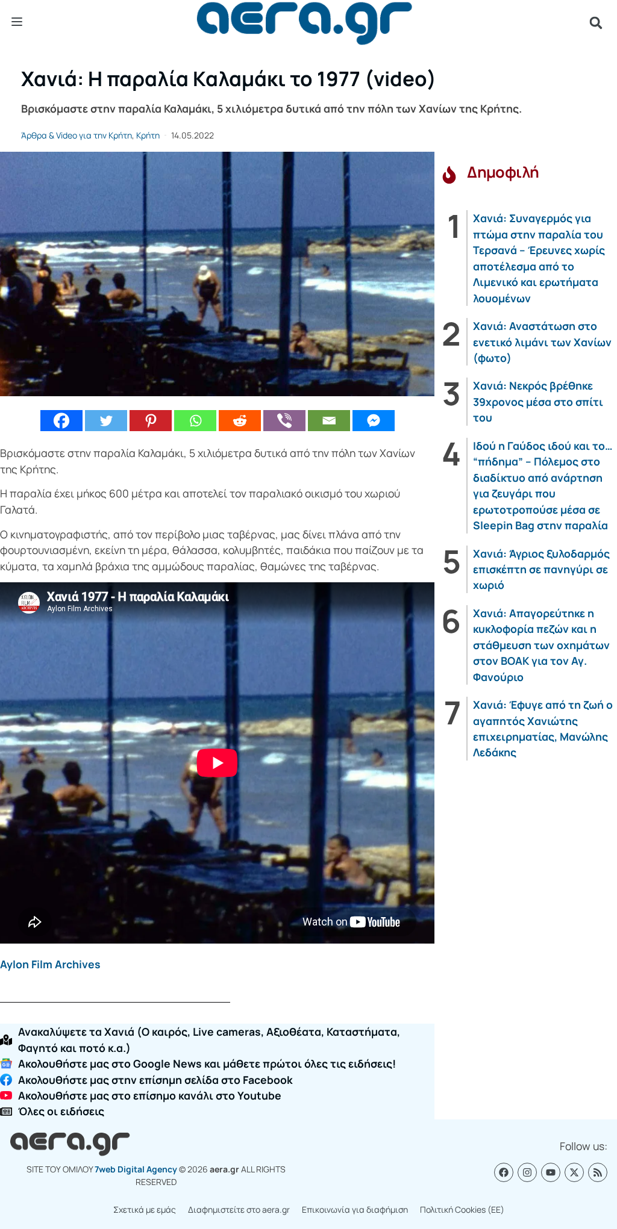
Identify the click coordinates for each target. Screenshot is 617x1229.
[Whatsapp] (195, 420)
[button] (595, 22)
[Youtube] (550, 1172)
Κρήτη (148, 135)
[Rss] (597, 1172)
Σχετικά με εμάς (144, 1209)
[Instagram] (527, 1172)
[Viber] (284, 420)
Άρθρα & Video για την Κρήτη (76, 135)
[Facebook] (61, 420)
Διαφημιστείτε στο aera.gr (239, 1209)
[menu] (17, 22)
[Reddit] (240, 420)
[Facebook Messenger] (373, 420)
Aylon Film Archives (50, 964)
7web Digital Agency (136, 1169)
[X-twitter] (574, 1172)
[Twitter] (106, 420)
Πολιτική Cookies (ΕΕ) (462, 1209)
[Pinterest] (151, 420)
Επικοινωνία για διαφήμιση (355, 1209)
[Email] (329, 420)
